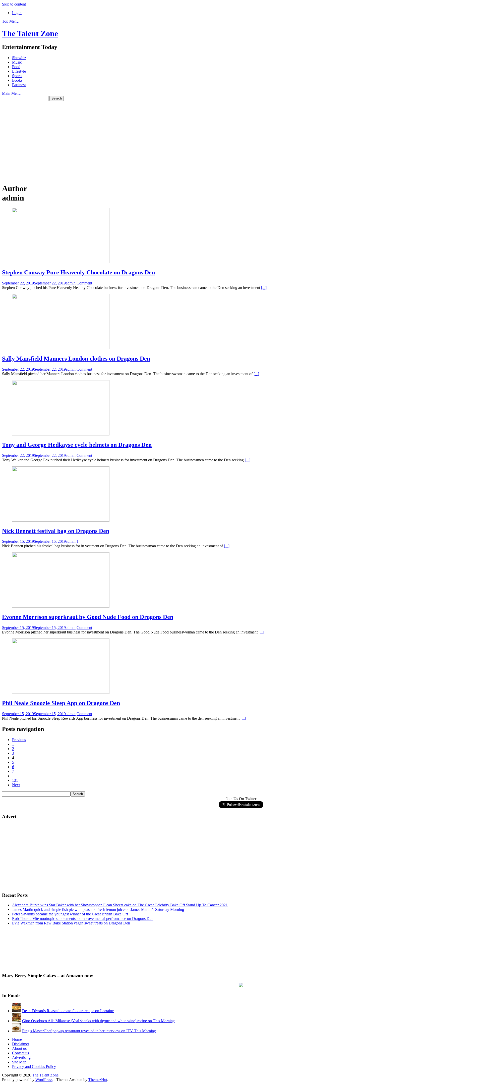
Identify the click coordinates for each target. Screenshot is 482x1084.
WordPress (43, 1079)
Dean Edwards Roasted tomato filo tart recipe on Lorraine (68, 1011)
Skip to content (14, 4)
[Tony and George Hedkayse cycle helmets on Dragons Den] (60, 434)
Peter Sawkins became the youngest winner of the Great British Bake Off (70, 914)
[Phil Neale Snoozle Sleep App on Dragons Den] (60, 692)
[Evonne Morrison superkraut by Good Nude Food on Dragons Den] (60, 606)
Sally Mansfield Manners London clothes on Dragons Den (76, 358)
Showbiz (19, 58)
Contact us (20, 1053)
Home (17, 1039)
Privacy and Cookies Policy (34, 1066)
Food (16, 67)
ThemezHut (97, 1079)
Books (17, 80)
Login (17, 13)
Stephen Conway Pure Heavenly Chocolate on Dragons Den (78, 272)
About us (19, 1048)
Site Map (19, 1062)
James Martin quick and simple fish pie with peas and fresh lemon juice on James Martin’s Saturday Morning (98, 909)
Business (19, 85)
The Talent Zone (30, 33)
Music (17, 62)
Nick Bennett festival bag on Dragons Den (55, 531)
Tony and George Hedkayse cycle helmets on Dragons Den (77, 444)
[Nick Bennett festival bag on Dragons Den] (60, 520)
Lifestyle (19, 71)
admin (71, 283)
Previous (19, 739)
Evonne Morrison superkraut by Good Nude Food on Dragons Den (87, 617)
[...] (264, 287)
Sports (17, 76)
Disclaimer (20, 1044)
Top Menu (10, 21)
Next (16, 785)
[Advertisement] (241, 139)
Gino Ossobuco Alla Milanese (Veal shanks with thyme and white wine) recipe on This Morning (98, 1021)
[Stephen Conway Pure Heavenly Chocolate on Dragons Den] (60, 262)
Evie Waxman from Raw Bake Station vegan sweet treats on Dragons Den (71, 923)
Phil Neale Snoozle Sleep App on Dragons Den (61, 703)
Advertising (21, 1057)
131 (15, 780)
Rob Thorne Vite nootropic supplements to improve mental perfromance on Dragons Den (82, 918)
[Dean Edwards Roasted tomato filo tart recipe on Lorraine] (16, 1011)
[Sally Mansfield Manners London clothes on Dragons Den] (60, 348)
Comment (84, 283)
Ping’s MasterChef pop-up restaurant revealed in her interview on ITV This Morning (89, 1031)
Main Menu (11, 93)
